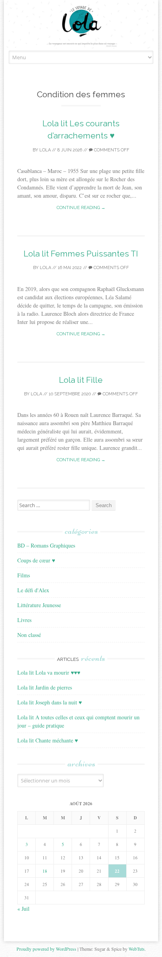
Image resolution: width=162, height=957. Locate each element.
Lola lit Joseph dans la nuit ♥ (49, 702)
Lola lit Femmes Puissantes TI (81, 253)
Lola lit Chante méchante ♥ (47, 740)
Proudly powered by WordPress (46, 949)
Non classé (29, 635)
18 (44, 871)
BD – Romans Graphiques (46, 545)
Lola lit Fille (81, 380)
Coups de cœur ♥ (36, 560)
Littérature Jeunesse (39, 605)
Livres (24, 620)
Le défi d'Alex (33, 590)
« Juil (23, 908)
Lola (45, 150)
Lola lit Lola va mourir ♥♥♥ (48, 672)
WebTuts (137, 949)
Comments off (111, 150)
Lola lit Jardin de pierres (44, 687)
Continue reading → (81, 207)
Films (23, 575)
